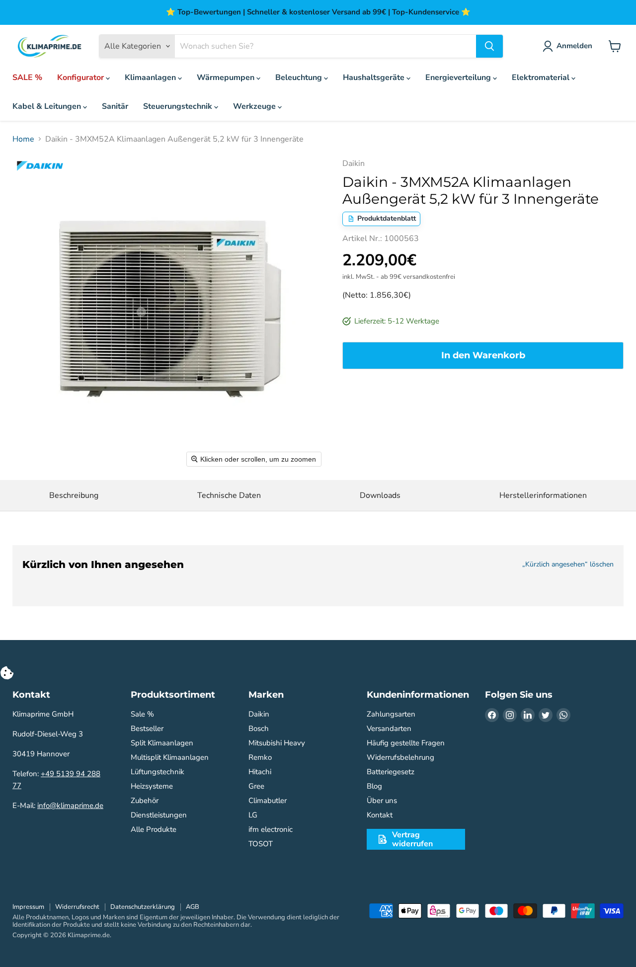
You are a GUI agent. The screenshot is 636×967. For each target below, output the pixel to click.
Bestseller (147, 728)
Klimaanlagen (151, 77)
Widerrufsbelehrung (400, 757)
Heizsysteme (152, 786)
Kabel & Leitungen (47, 106)
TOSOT (260, 844)
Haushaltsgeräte (374, 77)
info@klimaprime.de (70, 805)
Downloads (380, 495)
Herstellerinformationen (543, 495)
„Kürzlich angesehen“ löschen (568, 564)
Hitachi (259, 772)
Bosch (258, 728)
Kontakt (380, 815)
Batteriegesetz (390, 772)
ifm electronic (270, 829)
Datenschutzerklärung (142, 906)
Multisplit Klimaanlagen (170, 757)
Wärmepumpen (226, 77)
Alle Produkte (153, 829)
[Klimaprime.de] (49, 46)
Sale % (142, 714)
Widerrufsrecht (77, 906)
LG (252, 815)
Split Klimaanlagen (162, 743)
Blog (374, 786)
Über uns (382, 801)
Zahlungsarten (391, 714)
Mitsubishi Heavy (276, 743)
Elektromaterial (541, 77)
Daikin (258, 714)
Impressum (28, 906)
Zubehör (145, 801)
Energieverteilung (459, 77)
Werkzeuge (255, 106)
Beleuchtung (299, 77)
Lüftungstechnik (157, 772)
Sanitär (115, 106)
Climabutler (267, 801)
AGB (192, 906)
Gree (256, 786)
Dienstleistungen (159, 815)
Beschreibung (73, 495)
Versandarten (389, 728)
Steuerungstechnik (178, 106)
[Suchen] (489, 46)
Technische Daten (229, 495)
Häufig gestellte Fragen (406, 743)
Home (23, 139)
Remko (260, 757)
